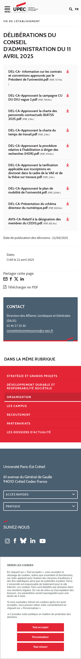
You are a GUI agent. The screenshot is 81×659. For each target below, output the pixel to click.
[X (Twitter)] (16, 280)
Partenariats (19, 423)
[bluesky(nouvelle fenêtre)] (23, 540)
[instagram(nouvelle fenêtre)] (7, 540)
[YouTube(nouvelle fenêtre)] (42, 540)
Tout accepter (40, 627)
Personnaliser (40, 637)
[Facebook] (11, 280)
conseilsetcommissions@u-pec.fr (30, 331)
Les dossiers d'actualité (29, 432)
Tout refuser (40, 646)
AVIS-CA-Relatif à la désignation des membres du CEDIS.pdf (34, 221)
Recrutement (19, 415)
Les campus (17, 406)
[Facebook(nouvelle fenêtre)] (15, 540)
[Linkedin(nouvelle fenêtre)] (32, 540)
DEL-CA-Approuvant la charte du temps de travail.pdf (32, 132)
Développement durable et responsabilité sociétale (31, 386)
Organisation (19, 397)
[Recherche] (72, 6)
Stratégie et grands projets (32, 376)
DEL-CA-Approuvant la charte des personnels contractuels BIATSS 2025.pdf (32, 115)
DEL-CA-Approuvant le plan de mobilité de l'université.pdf (34, 190)
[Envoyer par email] (5, 280)
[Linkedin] (22, 280)
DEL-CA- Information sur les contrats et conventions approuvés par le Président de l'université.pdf (35, 78)
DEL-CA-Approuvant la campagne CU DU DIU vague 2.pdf (35, 98)
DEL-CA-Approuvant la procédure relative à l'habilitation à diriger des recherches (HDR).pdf (33, 150)
